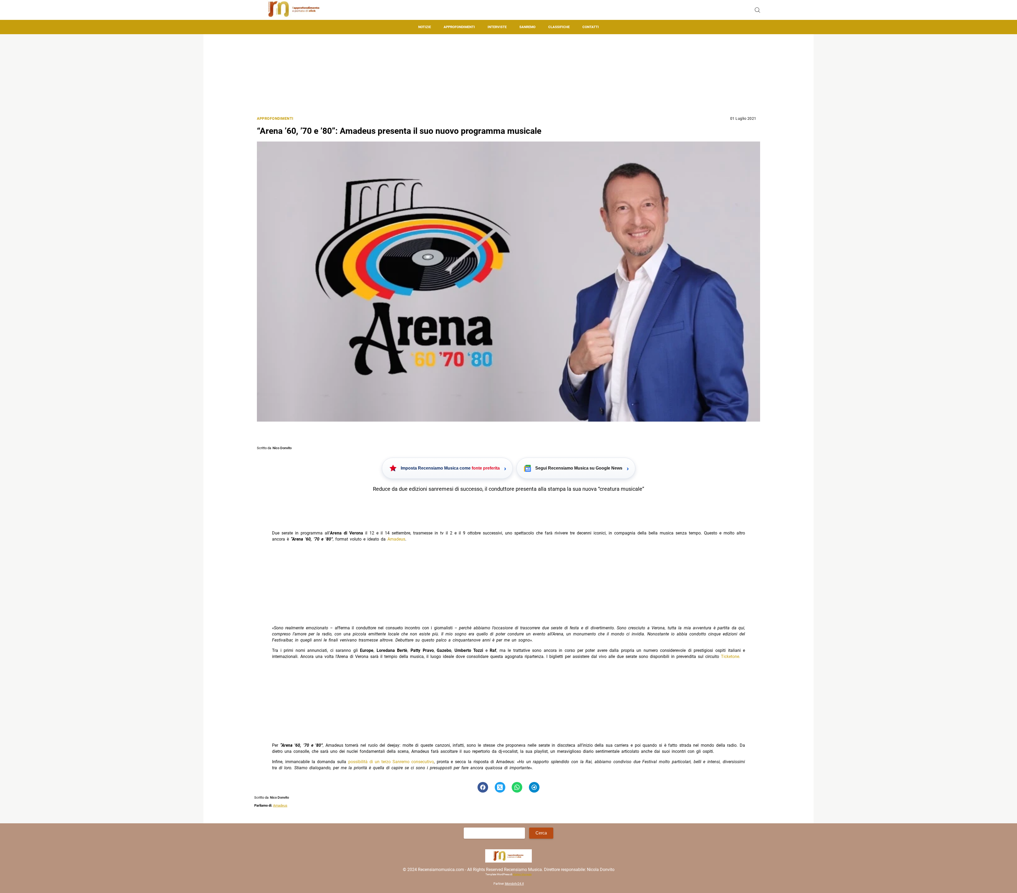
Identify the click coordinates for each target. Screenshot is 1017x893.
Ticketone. (730, 656)
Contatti (590, 27)
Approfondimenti (459, 27)
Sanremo (527, 27)
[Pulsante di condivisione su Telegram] (534, 787)
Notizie (424, 27)
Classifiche (559, 27)
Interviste (497, 27)
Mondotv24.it (514, 884)
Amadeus (396, 539)
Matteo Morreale (522, 874)
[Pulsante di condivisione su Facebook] (483, 787)
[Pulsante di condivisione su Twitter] (500, 787)
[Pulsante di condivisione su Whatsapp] (517, 787)
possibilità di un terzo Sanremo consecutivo (391, 761)
